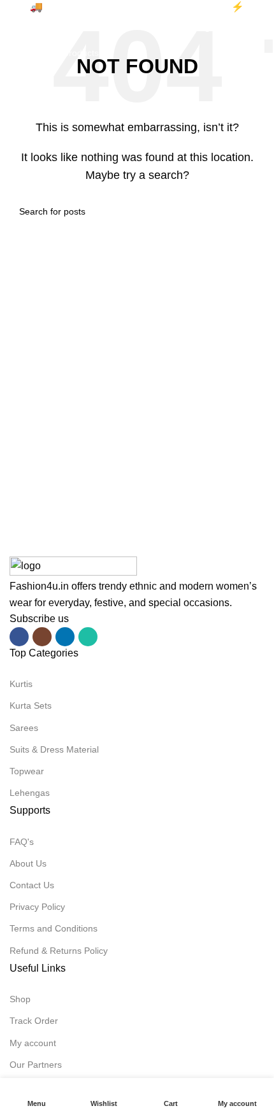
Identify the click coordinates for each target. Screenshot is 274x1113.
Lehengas (30, 793)
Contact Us (32, 885)
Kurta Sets (31, 705)
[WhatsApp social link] (87, 636)
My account (33, 1043)
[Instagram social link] (42, 636)
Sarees (24, 728)
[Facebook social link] (19, 636)
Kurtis (21, 684)
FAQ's (22, 842)
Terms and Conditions (53, 928)
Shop (20, 999)
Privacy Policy (37, 907)
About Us (28, 863)
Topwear (27, 771)
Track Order (34, 1021)
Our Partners (36, 1065)
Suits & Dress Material (54, 749)
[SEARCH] (268, 45)
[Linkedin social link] (65, 636)
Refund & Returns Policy (59, 951)
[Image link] (73, 566)
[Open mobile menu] (14, 26)
